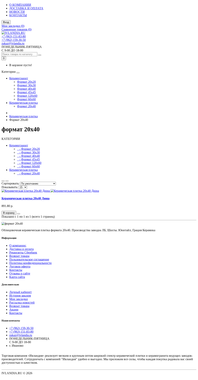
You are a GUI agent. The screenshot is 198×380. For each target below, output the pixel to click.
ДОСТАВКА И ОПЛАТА (26, 8)
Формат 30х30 (26, 85)
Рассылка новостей (22, 302)
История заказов (20, 295)
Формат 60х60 (26, 99)
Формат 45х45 (26, 92)
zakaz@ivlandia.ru (13, 43)
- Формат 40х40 (28, 156)
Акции (13, 309)
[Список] (3, 181)
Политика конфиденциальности (30, 263)
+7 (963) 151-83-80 (14, 36)
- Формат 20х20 (28, 149)
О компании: (17, 245)
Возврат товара (19, 256)
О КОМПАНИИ (20, 4)
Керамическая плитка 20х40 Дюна (26, 198)
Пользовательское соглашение (29, 259)
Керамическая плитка (23, 102)
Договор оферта (19, 266)
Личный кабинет (20, 292)
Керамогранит (18, 78)
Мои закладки (18, 299)
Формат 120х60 (27, 95)
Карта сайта (17, 277)
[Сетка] (7, 181)
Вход (6, 22)
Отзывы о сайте (19, 273)
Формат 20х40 (26, 106)
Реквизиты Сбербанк (23, 252)
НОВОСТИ (17, 11)
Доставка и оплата (21, 249)
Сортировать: (10, 183)
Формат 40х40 (26, 88)
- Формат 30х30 (28, 152)
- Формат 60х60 (28, 166)
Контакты (15, 270)
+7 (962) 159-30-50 (14, 40)
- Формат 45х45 (28, 159)
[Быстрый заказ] (18, 213)
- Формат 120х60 (29, 162)
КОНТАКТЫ (18, 15)
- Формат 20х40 (28, 173)
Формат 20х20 (26, 81)
